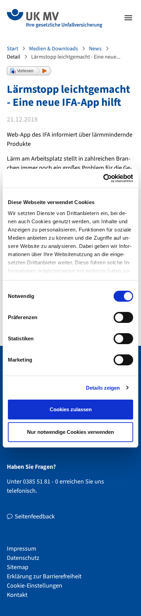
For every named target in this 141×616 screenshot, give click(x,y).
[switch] (123, 317)
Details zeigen (103, 388)
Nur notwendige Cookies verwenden (70, 432)
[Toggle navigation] (128, 18)
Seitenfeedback (35, 516)
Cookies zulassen (71, 409)
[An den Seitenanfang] (124, 599)
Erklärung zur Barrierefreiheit (44, 576)
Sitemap (17, 567)
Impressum (21, 548)
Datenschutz (23, 558)
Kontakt (17, 595)
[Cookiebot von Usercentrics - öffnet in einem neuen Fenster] (103, 178)
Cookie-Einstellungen (34, 585)
